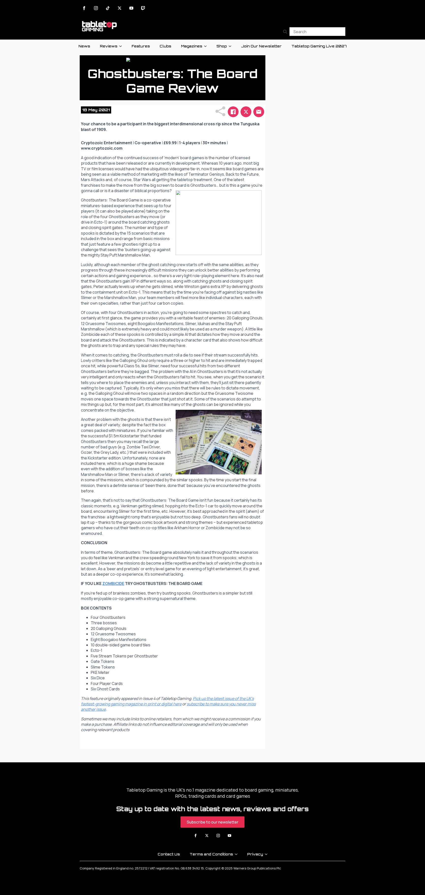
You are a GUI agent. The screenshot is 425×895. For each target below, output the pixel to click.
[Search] (285, 31)
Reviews (108, 46)
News (84, 46)
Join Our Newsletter (261, 46)
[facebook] (84, 8)
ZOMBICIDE (113, 583)
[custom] (107, 8)
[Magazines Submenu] (207, 46)
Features (141, 46)
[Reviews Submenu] (122, 46)
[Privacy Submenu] (267, 854)
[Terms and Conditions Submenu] (237, 854)
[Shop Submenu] (231, 46)
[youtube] (131, 8)
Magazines (191, 46)
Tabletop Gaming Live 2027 (319, 46)
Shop (221, 46)
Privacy (255, 854)
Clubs (165, 46)
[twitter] (119, 8)
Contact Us (169, 854)
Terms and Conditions (211, 854)
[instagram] (95, 8)
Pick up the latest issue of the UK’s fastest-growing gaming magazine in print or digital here (167, 701)
